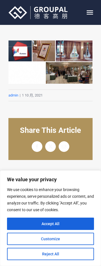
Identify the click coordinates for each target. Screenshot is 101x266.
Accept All (50, 224)
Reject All (50, 254)
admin (13, 95)
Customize (50, 239)
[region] (50, 218)
